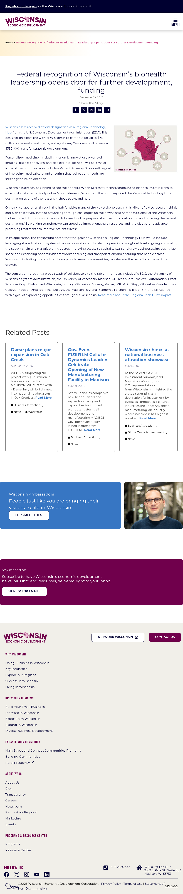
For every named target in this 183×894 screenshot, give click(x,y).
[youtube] (36, 874)
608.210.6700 (120, 867)
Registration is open (21, 6)
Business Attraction (27, 405)
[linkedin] (46, 874)
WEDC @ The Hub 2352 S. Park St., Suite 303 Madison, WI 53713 (162, 870)
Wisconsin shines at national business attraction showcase (147, 354)
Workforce (35, 411)
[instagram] (26, 874)
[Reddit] (91, 110)
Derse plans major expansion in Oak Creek (31, 354)
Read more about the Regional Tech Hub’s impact (135, 295)
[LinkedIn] (99, 110)
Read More (43, 397)
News (17, 411)
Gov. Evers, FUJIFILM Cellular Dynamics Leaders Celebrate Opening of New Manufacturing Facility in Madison (88, 364)
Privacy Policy (111, 883)
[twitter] (16, 874)
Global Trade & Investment (146, 432)
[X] (84, 110)
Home (9, 42)
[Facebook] (76, 110)
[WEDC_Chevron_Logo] (25, 17)
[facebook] (6, 874)
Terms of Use (132, 883)
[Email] (107, 110)
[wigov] (11, 884)
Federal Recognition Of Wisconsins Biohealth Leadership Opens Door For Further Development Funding (87, 42)
